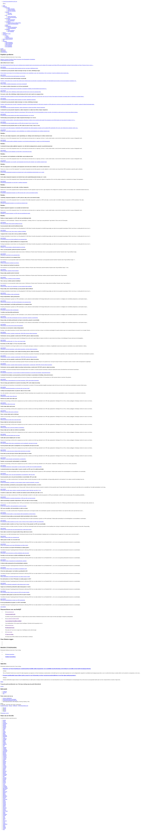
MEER (1, 681)
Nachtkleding (7, 21)
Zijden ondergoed (8, 44)
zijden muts (10, 14)
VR (3, 40)
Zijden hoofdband (11, 30)
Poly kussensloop (11, 20)
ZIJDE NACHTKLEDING (13, 23)
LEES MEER (3, 67)
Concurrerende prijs (10, 614)
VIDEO (6, 35)
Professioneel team (9, 627)
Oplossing (5, 41)
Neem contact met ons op (8, 39)
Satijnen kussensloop (10, 656)
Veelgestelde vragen (6, 33)
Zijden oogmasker (11, 8)
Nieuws (4, 32)
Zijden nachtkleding (9, 43)
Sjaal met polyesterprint (12, 17)
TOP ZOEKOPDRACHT (23, 705)
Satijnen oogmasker (11, 9)
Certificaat (7, 36)
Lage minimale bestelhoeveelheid (13, 621)
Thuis (4, 5)
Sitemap (10, 705)
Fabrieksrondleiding (9, 38)
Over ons (4, 34)
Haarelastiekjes (27, 59)
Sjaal (6, 15)
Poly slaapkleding (8, 46)
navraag (1, 686)
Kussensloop (7, 18)
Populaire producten (4, 705)
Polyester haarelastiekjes (12, 27)
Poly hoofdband (11, 31)
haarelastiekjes (8, 26)
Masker (6, 25)
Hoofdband (7, 29)
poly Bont (9, 13)
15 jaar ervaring (9, 634)
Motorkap (7, 12)
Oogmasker (7, 7)
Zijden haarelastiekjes (12, 28)
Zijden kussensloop (11, 19)
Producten (5, 6)
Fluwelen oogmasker (12, 10)
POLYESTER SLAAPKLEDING (14, 22)
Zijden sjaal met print (12, 16)
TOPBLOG (15, 705)
